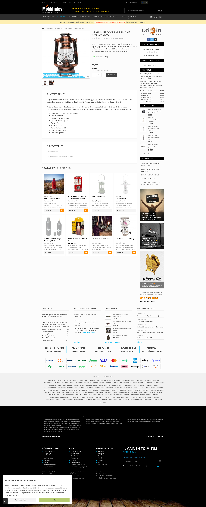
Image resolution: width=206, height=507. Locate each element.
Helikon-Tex (54, 390)
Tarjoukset (77, 2)
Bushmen (109, 383)
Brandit (57, 383)
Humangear (73, 390)
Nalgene (134, 392)
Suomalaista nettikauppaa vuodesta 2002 (150, 164)
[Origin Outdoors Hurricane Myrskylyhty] (66, 55)
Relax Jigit (108, 395)
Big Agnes (125, 380)
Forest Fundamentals (65, 387)
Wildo (121, 400)
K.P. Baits (96, 390)
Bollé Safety (48, 383)
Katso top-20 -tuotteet (113, 342)
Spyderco (90, 397)
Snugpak (75, 397)
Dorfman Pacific (91, 385)
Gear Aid (137, 387)
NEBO (140, 392)
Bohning (156, 380)
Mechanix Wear (50, 392)
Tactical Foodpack (116, 397)
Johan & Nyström (85, 390)
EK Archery (128, 385)
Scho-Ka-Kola (53, 397)
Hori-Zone (63, 390)
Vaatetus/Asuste (112, 17)
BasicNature (116, 380)
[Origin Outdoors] (151, 35)
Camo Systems (159, 383)
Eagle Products (104, 385)
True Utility (50, 400)
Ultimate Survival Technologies (72, 400)
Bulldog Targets (68, 383)
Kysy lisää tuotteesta (148, 65)
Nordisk (160, 392)
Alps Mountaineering (71, 380)
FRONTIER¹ (90, 387)
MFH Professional (68, 392)
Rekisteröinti (75, 454)
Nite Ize (152, 392)
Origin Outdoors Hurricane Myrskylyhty (73, 28)
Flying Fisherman (50, 387)
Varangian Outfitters (92, 400)
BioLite (133, 380)
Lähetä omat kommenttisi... (51, 436)
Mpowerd (99, 392)
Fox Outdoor (80, 387)
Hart (46, 390)
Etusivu (45, 2)
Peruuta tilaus (102, 465)
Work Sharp (158, 400)
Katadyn (114, 390)
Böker (116, 383)
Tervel (127, 397)
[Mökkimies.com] (53, 9)
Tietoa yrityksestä (49, 451)
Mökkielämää (48, 17)
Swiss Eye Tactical (101, 397)
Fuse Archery (99, 387)
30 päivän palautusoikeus (150, 175)
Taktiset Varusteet (128, 17)
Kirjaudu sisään (133, 2)
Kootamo (122, 390)
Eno (135, 385)
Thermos (157, 397)
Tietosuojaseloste (77, 462)
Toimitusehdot (75, 456)
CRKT (59, 385)
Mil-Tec (78, 392)
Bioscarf (140, 380)
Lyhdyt (57, 28)
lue (158, 466)
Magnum (146, 390)
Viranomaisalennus (148, 179)
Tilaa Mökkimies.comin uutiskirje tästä (134, 457)
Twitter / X (101, 456)
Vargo (104, 400)
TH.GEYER (134, 397)
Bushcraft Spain (98, 383)
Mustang (108, 392)
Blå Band (148, 380)
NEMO (146, 392)
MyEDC (115, 392)
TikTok (100, 458)
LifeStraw (138, 390)
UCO (57, 400)
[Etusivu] (43, 28)
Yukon (104, 402)
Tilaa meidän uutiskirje (78, 465)
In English (101, 462)
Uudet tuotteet (66, 2)
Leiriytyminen (98, 17)
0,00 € (157, 17)
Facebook (101, 451)
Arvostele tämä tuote (117, 38)
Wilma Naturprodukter (134, 400)
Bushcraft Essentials (83, 383)
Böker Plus (148, 383)
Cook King (52, 385)
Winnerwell (148, 400)
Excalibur (142, 385)
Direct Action (79, 385)
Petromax (79, 395)
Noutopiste (76, 11)
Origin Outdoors (67, 395)
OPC (58, 395)
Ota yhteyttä (54, 2)
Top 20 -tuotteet (49, 467)
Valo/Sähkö (61, 17)
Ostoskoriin (112, 75)
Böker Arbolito (125, 383)
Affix (59, 380)
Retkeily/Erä (85, 17)
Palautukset (74, 460)
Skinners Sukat (65, 397)
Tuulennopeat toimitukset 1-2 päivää (150, 170)
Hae (159, 10)
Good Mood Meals (148, 387)
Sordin (82, 397)
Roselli (126, 395)
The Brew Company (145, 397)
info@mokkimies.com (88, 332)
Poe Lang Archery (90, 395)
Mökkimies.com (124, 392)
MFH (58, 392)
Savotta (156, 395)
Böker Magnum (138, 383)
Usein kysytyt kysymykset (79, 467)
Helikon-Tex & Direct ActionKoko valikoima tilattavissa (150, 184)
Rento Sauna (118, 395)
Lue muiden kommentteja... (154, 436)
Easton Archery (117, 385)
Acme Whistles (51, 380)
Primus (100, 395)
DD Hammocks (67, 385)
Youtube (100, 460)
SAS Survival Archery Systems (141, 395)
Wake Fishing (113, 400)
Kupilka (130, 390)
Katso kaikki (145, 154)
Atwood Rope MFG (103, 380)
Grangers (160, 387)
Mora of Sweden (88, 392)
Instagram (101, 454)
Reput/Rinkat (72, 17)
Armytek (92, 380)
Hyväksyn (54, 500)
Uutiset (46, 462)
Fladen (156, 385)
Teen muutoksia (20, 500)
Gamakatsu (128, 387)
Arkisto (139, 342)
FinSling (149, 385)
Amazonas (83, 380)
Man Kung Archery (157, 390)
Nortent (52, 395)
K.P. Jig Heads (105, 390)
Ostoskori (47, 460)
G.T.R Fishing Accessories (114, 387)
